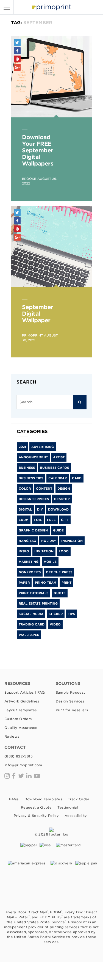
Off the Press (59, 572)
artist (59, 457)
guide (58, 530)
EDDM (24, 520)
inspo (24, 551)
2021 (22, 447)
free (51, 520)
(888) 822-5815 (18, 756)
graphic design (33, 530)
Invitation (44, 551)
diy (40, 509)
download (58, 509)
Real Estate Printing (38, 603)
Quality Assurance (20, 728)
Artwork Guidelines (21, 701)
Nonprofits (30, 572)
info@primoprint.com (23, 765)
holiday (48, 541)
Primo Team (45, 583)
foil (38, 520)
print (66, 583)
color (25, 488)
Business (27, 468)
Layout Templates (20, 710)
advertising (42, 447)
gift (65, 520)
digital (25, 509)
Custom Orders (18, 719)
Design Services (34, 499)
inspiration (72, 541)
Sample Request (70, 692)
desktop (62, 499)
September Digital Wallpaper (37, 314)
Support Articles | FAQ (24, 692)
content (44, 488)
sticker (56, 614)
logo (64, 551)
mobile (50, 562)
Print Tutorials (33, 593)
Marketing (28, 562)
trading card (31, 624)
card (77, 478)
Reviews (11, 736)
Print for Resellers (72, 710)
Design (63, 488)
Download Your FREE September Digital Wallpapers (37, 150)
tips (71, 614)
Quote (60, 593)
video (55, 624)
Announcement (33, 457)
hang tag (27, 541)
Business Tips (31, 478)
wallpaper (29, 635)
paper (24, 583)
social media (31, 614)
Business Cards (54, 468)
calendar (57, 478)
